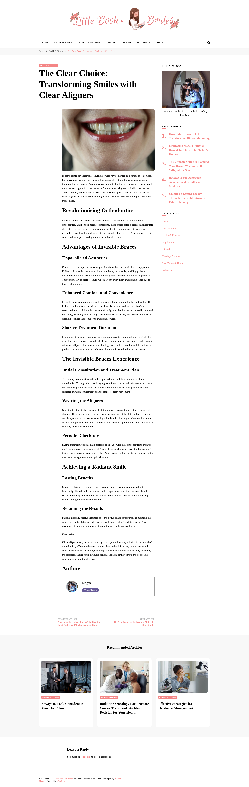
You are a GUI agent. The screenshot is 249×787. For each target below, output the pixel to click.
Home (45, 43)
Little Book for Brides (64, 779)
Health (126, 43)
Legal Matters (169, 242)
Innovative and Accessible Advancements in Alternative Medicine (187, 182)
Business (166, 220)
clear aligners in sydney (74, 196)
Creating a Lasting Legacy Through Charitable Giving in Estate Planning (187, 198)
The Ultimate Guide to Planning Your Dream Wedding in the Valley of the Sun (189, 166)
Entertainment (169, 228)
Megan (86, 583)
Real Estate (143, 43)
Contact (161, 43)
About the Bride (63, 43)
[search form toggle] (208, 42)
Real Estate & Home (172, 263)
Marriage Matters (89, 43)
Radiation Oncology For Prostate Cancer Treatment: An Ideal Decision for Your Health (124, 708)
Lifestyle (111, 43)
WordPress (61, 781)
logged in (85, 756)
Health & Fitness (48, 65)
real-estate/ (167, 270)
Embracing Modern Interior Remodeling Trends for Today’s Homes (188, 150)
